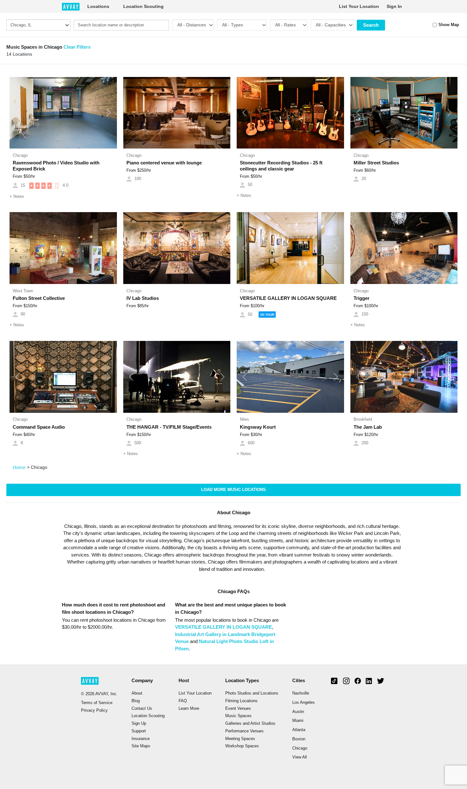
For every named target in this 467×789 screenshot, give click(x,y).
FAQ (183, 701)
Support (139, 731)
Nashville (300, 693)
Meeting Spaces (240, 739)
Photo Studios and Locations (251, 693)
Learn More (189, 708)
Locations (98, 6)
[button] (18, 113)
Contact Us (142, 708)
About (137, 693)
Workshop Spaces (242, 746)
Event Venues (238, 708)
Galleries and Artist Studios (250, 723)
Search (371, 25)
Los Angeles (303, 702)
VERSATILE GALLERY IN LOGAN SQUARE (223, 627)
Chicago (299, 748)
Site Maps (141, 746)
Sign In (394, 6)
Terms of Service (96, 703)
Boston (298, 739)
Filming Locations (241, 701)
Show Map (448, 25)
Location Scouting (143, 6)
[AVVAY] (71, 6)
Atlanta (298, 730)
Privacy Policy (94, 710)
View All (299, 757)
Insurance (141, 739)
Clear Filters (77, 47)
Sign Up (139, 723)
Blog (136, 701)
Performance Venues (244, 731)
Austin (298, 711)
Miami (297, 720)
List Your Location (359, 6)
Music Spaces (238, 716)
